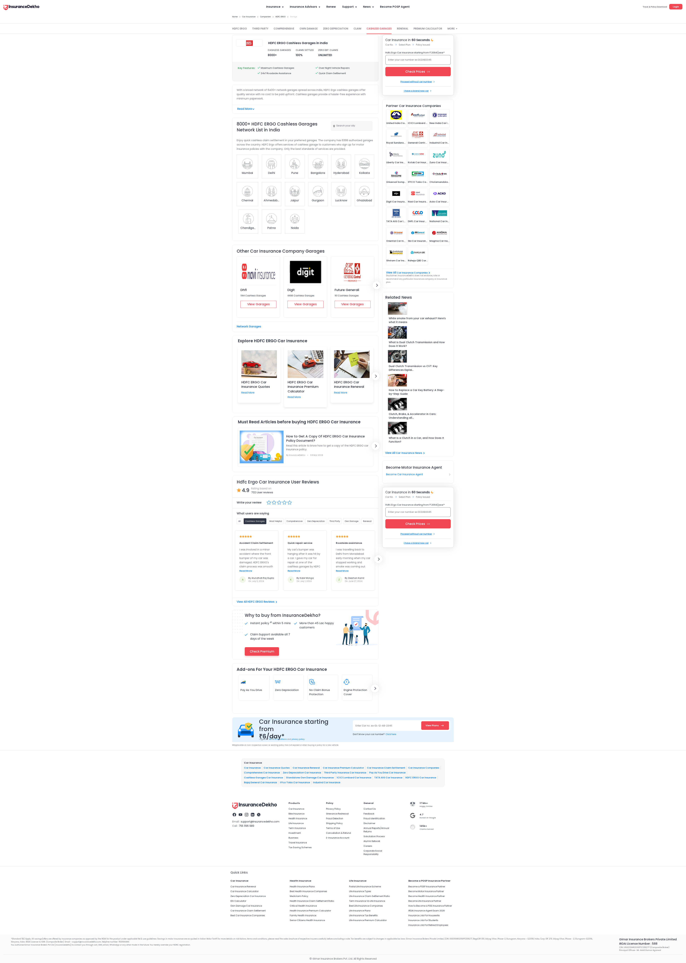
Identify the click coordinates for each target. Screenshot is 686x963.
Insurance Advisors (303, 7)
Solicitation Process (374, 836)
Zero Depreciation (287, 690)
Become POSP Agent (395, 7)
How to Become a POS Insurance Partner (430, 905)
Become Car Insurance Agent (404, 474)
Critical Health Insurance (303, 905)
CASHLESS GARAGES (379, 28)
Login (676, 6)
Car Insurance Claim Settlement (386, 767)
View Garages (258, 304)
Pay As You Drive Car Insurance (387, 772)
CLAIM (357, 28)
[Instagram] (246, 815)
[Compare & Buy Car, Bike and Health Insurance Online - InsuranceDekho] (21, 8)
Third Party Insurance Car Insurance (345, 772)
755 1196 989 (246, 826)
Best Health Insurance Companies (308, 891)
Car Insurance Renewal (306, 767)
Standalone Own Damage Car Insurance (310, 777)
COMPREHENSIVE (284, 28)
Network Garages (249, 326)
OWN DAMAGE (309, 28)
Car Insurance (252, 767)
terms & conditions (277, 739)
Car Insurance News (409, 453)
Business (293, 837)
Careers (368, 845)
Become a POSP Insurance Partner (426, 886)
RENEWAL (402, 28)
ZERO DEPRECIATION (335, 28)
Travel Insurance (298, 842)
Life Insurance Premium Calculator (368, 920)
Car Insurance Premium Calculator (343, 767)
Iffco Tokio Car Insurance (295, 782)
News (367, 7)
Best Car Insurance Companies (247, 915)
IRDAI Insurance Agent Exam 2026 (426, 910)
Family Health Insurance (303, 915)
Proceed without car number (416, 81)
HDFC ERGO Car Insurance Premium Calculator (303, 386)
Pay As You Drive (251, 690)
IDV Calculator (238, 900)
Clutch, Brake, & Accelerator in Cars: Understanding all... (412, 416)
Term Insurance (297, 828)
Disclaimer (369, 823)
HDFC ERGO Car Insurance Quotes (255, 384)
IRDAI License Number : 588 (638, 944)
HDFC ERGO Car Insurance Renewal (349, 384)
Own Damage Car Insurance (246, 905)
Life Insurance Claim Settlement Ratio (369, 896)
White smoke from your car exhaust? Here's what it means (417, 320)
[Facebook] (234, 815)
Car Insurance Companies (412, 272)
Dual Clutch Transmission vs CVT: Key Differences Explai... (413, 368)
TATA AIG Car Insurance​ (388, 777)
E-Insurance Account (337, 837)
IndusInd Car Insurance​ (326, 782)
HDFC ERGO (239, 28)
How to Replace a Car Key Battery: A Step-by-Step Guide (416, 392)
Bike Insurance (296, 813)
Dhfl (243, 290)
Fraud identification (374, 818)
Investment (295, 832)
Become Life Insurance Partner (424, 900)
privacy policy (298, 739)
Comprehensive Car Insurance (262, 772)
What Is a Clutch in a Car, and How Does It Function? (416, 439)
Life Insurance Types (360, 891)
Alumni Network (372, 841)
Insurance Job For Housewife (423, 915)
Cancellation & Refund (338, 832)
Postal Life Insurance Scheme (365, 886)
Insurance (273, 7)
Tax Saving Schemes (300, 847)
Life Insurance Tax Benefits (363, 915)
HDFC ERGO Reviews (261, 602)
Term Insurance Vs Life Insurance (367, 900)
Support (348, 7)
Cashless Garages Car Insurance (263, 777)
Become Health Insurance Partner (426, 896)
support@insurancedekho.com (260, 821)
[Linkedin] (252, 815)
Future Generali (347, 290)
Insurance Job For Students (423, 920)
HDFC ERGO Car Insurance (420, 777)
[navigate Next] (376, 285)
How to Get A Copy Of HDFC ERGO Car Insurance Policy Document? (325, 438)
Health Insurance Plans (302, 886)
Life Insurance (296, 823)
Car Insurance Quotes (277, 767)
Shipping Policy (334, 823)
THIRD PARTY (260, 28)
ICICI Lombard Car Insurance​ (354, 777)
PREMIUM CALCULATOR (428, 28)
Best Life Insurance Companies (366, 905)
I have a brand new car (416, 90)
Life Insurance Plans (360, 910)
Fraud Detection (334, 818)
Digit (291, 290)
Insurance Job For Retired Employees (428, 925)
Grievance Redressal (337, 813)
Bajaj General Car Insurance (260, 782)
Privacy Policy (333, 808)
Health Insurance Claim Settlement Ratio (312, 900)
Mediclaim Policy (299, 896)
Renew (331, 7)
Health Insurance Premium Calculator (310, 910)
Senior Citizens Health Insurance (307, 920)
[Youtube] (240, 815)
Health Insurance (298, 818)
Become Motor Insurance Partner (426, 891)
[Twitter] (259, 815)
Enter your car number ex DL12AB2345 (409, 59)
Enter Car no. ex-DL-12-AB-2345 (374, 725)
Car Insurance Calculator (244, 891)
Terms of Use (333, 828)
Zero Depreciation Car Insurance (302, 772)
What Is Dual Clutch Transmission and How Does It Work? (417, 344)
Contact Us (370, 808)
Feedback (369, 813)
